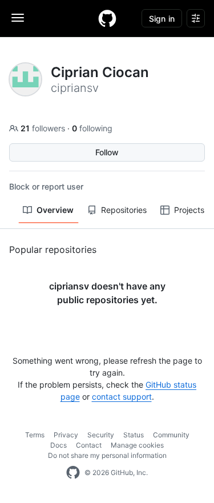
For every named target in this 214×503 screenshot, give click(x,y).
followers (44, 128)
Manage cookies (137, 445)
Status (133, 434)
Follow (107, 152)
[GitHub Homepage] (73, 472)
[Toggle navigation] (17, 17)
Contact (89, 445)
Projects (189, 210)
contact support (122, 396)
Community (171, 434)
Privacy (66, 434)
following (92, 128)
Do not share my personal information (107, 455)
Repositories (124, 210)
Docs (58, 445)
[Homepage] (107, 18)
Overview (55, 210)
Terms (35, 434)
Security (100, 434)
